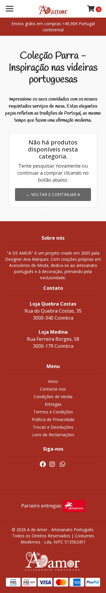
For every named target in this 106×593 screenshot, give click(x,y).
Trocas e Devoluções (53, 427)
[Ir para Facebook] (43, 465)
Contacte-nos (53, 389)
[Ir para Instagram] (52, 465)
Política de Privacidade (53, 419)
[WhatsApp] (62, 465)
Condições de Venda (53, 396)
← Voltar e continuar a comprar (53, 196)
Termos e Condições (53, 412)
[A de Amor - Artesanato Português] (53, 9)
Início (53, 381)
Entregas (53, 404)
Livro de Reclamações (53, 434)
